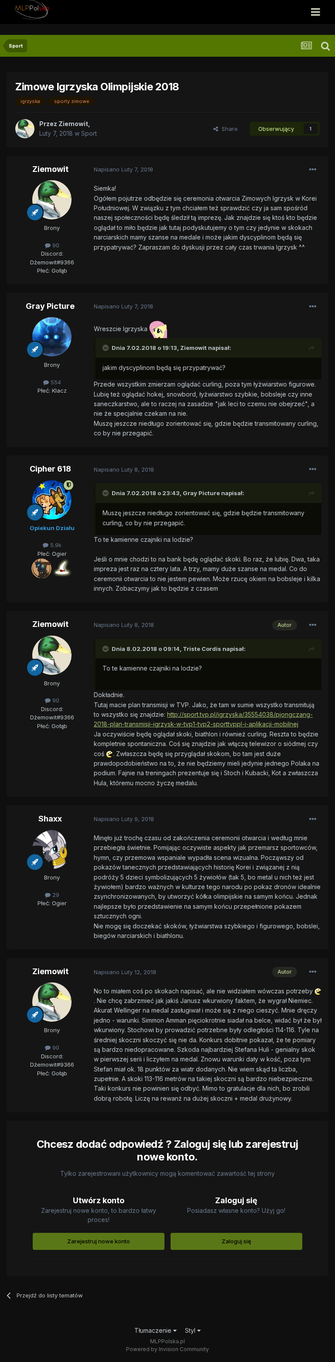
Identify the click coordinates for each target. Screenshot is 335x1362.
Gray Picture (50, 306)
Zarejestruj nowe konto (98, 1241)
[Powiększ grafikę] (41, 568)
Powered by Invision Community (167, 1349)
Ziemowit (50, 169)
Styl (191, 1330)
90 (55, 245)
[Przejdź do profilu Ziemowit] (24, 128)
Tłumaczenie (153, 1330)
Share (228, 128)
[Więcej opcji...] (312, 169)
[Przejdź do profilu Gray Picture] (52, 336)
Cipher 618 (50, 468)
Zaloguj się (236, 1241)
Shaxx (50, 818)
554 (55, 382)
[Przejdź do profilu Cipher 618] (52, 500)
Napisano (123, 169)
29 (55, 894)
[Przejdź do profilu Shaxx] (52, 849)
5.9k (55, 544)
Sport (89, 133)
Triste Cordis (202, 648)
